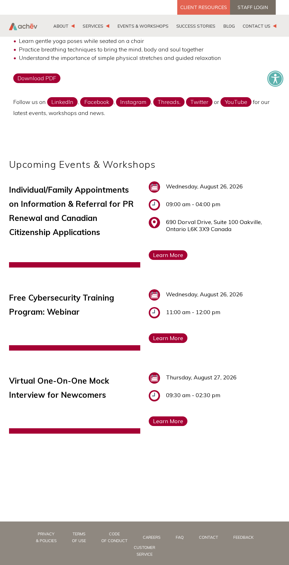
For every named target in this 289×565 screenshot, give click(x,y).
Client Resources (203, 7)
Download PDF (36, 78)
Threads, (168, 101)
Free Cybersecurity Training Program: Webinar (61, 305)
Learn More (168, 254)
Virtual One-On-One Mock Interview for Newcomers (59, 388)
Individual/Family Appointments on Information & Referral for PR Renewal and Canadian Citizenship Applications (71, 211)
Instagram (133, 101)
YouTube (236, 101)
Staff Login (253, 7)
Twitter (199, 101)
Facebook (96, 101)
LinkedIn (62, 101)
